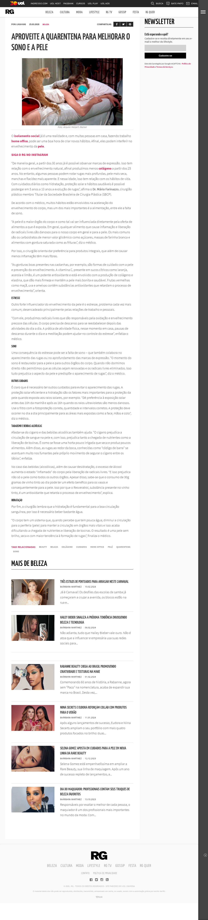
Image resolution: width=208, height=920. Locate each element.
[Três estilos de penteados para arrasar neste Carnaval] (32, 604)
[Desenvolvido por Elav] (99, 898)
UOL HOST (55, 3)
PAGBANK (68, 3)
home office (19, 141)
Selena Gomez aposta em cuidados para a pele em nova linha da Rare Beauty (93, 750)
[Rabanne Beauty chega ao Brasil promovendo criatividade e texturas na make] (32, 689)
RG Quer (150, 12)
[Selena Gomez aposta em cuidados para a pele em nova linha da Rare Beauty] (32, 770)
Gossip (122, 12)
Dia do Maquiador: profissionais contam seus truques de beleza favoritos (95, 791)
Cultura (65, 12)
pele (41, 146)
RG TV (109, 12)
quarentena (123, 547)
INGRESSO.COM (39, 3)
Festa (136, 12)
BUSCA (159, 3)
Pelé (110, 547)
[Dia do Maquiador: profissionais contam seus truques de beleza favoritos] (32, 811)
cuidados (81, 547)
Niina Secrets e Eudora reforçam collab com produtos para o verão (93, 710)
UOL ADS (105, 3)
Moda (79, 12)
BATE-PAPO (177, 3)
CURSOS (80, 3)
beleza (54, 547)
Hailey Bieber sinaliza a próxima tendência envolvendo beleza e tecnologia (93, 620)
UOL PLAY (93, 3)
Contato (85, 873)
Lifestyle (94, 12)
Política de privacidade (105, 873)
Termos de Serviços (164, 67)
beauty (43, 547)
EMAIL (194, 3)
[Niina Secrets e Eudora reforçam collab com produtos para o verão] (32, 730)
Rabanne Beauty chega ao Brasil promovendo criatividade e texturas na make (88, 669)
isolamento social (26, 136)
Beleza (49, 12)
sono (16, 551)
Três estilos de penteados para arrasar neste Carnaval (94, 582)
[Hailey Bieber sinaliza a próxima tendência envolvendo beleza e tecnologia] (32, 640)
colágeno (105, 168)
